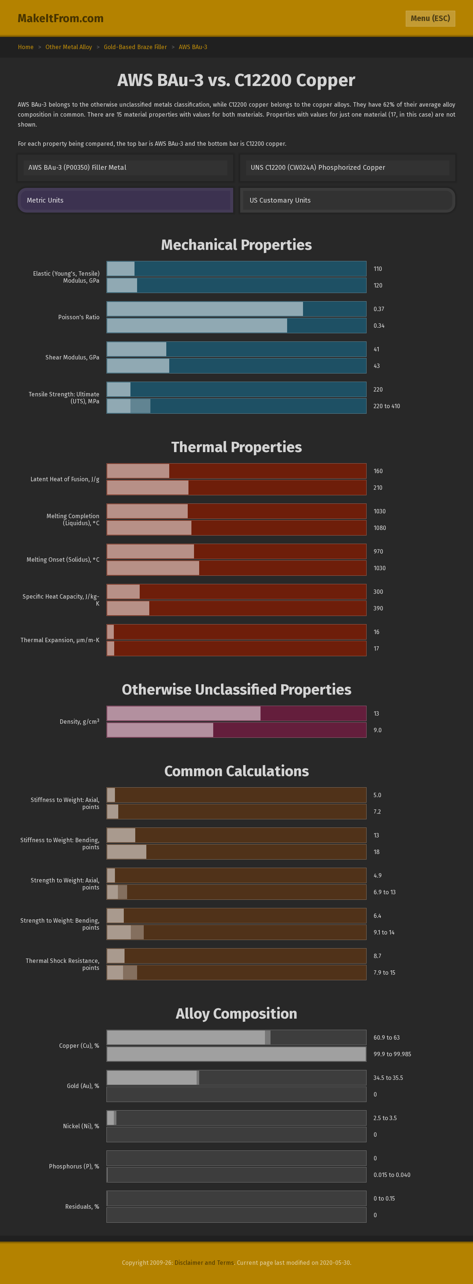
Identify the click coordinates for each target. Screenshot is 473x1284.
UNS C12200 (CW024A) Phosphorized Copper (318, 167)
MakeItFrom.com (61, 18)
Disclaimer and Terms (204, 1262)
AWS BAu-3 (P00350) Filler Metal (77, 167)
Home (26, 47)
